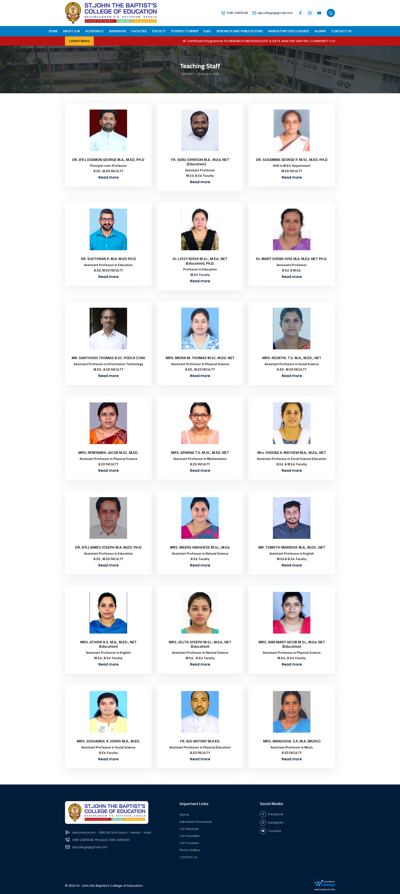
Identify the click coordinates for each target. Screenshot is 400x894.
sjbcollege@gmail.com (275, 13)
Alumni (320, 31)
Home (184, 814)
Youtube (274, 831)
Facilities (139, 31)
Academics (94, 31)
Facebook (275, 814)
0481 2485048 (237, 13)
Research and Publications (240, 31)
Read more (108, 177)
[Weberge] (324, 883)
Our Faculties (189, 836)
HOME (53, 31)
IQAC (207, 31)
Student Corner (184, 31)
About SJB (71, 31)
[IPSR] (324, 889)
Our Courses (189, 843)
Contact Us (341, 31)
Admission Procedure (196, 821)
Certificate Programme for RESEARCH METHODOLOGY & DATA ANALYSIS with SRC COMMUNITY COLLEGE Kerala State (234, 41)
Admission (117, 31)
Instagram (276, 822)
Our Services (189, 829)
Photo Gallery (190, 850)
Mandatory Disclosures (288, 31)
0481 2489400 (119, 840)
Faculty (159, 31)
